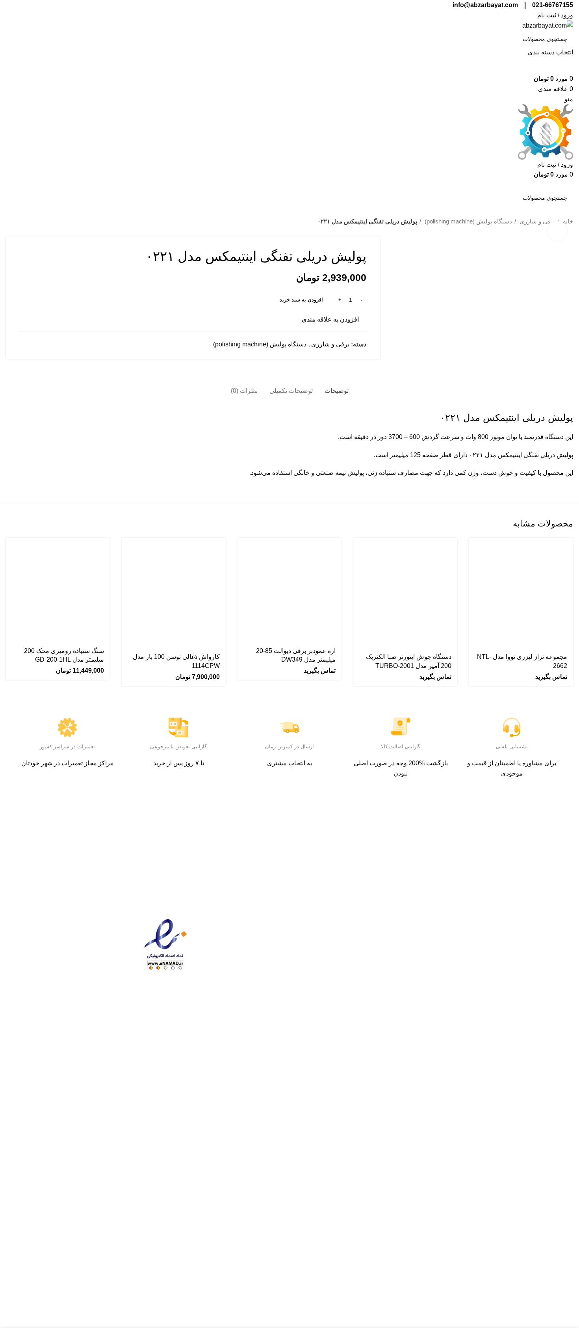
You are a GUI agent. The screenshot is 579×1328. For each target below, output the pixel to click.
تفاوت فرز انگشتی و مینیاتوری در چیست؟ (244, 995)
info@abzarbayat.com (542, 1005)
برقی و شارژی (536, 221)
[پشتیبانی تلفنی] (511, 727)
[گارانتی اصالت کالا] (400, 727)
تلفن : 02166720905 (545, 963)
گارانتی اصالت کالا (400, 747)
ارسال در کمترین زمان (289, 747)
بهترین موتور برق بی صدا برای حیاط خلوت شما (245, 971)
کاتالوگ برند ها (361, 936)
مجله (470, 953)
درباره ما (465, 936)
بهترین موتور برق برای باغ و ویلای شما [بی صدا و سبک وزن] (243, 924)
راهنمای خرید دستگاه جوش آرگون (248, 1018)
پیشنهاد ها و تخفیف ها (352, 953)
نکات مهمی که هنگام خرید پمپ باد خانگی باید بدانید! (243, 948)
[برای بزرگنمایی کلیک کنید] (557, 231)
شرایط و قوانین (360, 920)
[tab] (337, 387)
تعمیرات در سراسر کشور (67, 747)
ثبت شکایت (462, 970)
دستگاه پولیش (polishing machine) (467, 221)
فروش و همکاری (454, 986)
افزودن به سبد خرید (301, 300)
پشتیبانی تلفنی (512, 747)
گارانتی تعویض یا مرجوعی (178, 747)
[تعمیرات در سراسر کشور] (67, 727)
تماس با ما (463, 920)
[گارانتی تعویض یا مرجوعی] (178, 727)
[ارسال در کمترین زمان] (289, 727)
